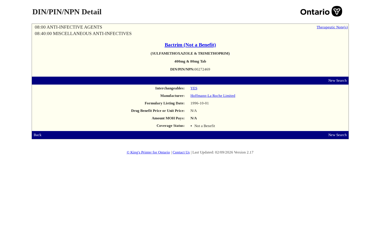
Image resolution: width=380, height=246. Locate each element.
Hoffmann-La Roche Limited (212, 96)
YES (193, 88)
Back (38, 135)
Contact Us (181, 152)
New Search (337, 80)
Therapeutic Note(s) (332, 27)
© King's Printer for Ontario (148, 152)
